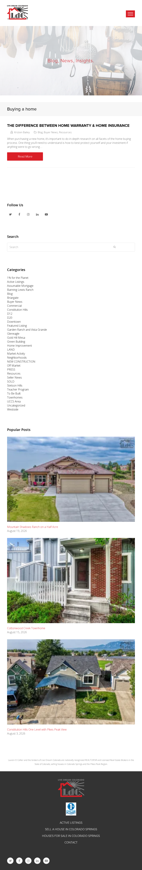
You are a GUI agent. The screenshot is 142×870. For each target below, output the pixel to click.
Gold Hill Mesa (16, 337)
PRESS (11, 369)
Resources (65, 132)
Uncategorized (16, 405)
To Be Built (14, 393)
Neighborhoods (17, 357)
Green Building (16, 341)
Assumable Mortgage (20, 286)
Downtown (14, 322)
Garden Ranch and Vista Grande (27, 330)
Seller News (14, 377)
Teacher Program (18, 389)
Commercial (14, 306)
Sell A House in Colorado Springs (71, 829)
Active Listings (15, 282)
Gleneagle (13, 334)
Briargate (13, 298)
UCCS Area (14, 401)
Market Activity (16, 353)
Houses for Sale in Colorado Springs (71, 836)
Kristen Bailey (22, 132)
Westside (12, 409)
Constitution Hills (17, 310)
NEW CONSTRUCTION (21, 361)
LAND (11, 349)
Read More (25, 156)
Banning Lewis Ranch (20, 290)
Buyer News (51, 132)
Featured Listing (17, 326)
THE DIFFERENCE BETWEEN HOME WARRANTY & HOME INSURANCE (68, 125)
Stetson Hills (14, 385)
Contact (71, 842)
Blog (40, 132)
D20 (9, 318)
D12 (9, 314)
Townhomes (15, 397)
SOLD (10, 381)
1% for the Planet (17, 278)
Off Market (13, 365)
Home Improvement (19, 345)
